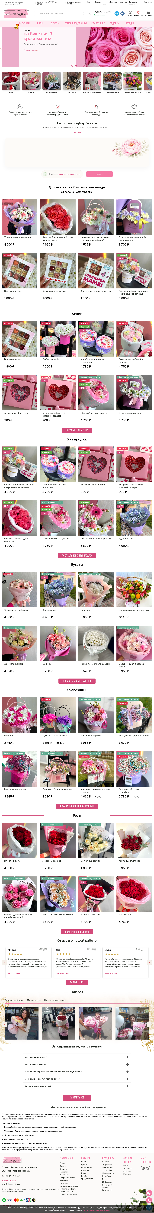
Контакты (148, 2)
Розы (83, 1162)
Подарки (85, 1170)
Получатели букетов (14, 1000)
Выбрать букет (31, 51)
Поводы (84, 1173)
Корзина (148, 12)
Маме (125, 1165)
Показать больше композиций (77, 806)
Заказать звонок (99, 15)
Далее (100, 174)
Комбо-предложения (76, 23)
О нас (104, 3)
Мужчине (127, 1174)
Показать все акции (77, 430)
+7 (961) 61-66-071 (102, 12)
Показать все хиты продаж (77, 555)
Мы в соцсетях (34, 1000)
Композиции (86, 1167)
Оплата (89, 2)
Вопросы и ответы (133, 3)
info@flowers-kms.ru (11, 1184)
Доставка (113, 2)
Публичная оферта (68, 1189)
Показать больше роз (77, 932)
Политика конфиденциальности (96, 1210)
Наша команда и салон (55, 1000)
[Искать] (37, 13)
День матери (108, 1167)
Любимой (127, 1168)
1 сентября (25, 23)
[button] (72, 66)
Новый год (107, 1176)
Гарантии (123, 2)
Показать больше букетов (77, 681)
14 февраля (107, 1164)
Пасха (104, 1179)
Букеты (84, 1164)
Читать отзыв (14, 973)
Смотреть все (77, 982)
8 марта (105, 1162)
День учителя (108, 1173)
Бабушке (127, 1171)
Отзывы (98, 2)
